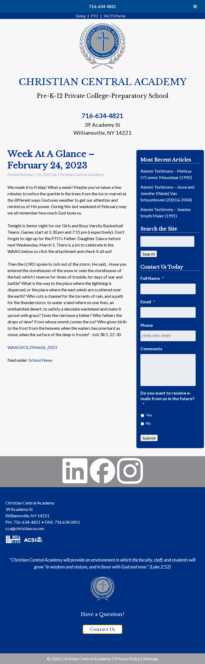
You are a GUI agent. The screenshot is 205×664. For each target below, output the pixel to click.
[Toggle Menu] (195, 6)
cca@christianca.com (24, 528)
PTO (94, 16)
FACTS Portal (114, 16)
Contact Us (102, 629)
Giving (80, 16)
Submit (149, 437)
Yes (149, 415)
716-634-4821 (102, 6)
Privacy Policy (127, 658)
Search (149, 253)
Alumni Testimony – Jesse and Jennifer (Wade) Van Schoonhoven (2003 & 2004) (167, 193)
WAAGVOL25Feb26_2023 (32, 347)
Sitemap (150, 658)
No (148, 423)
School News (41, 360)
